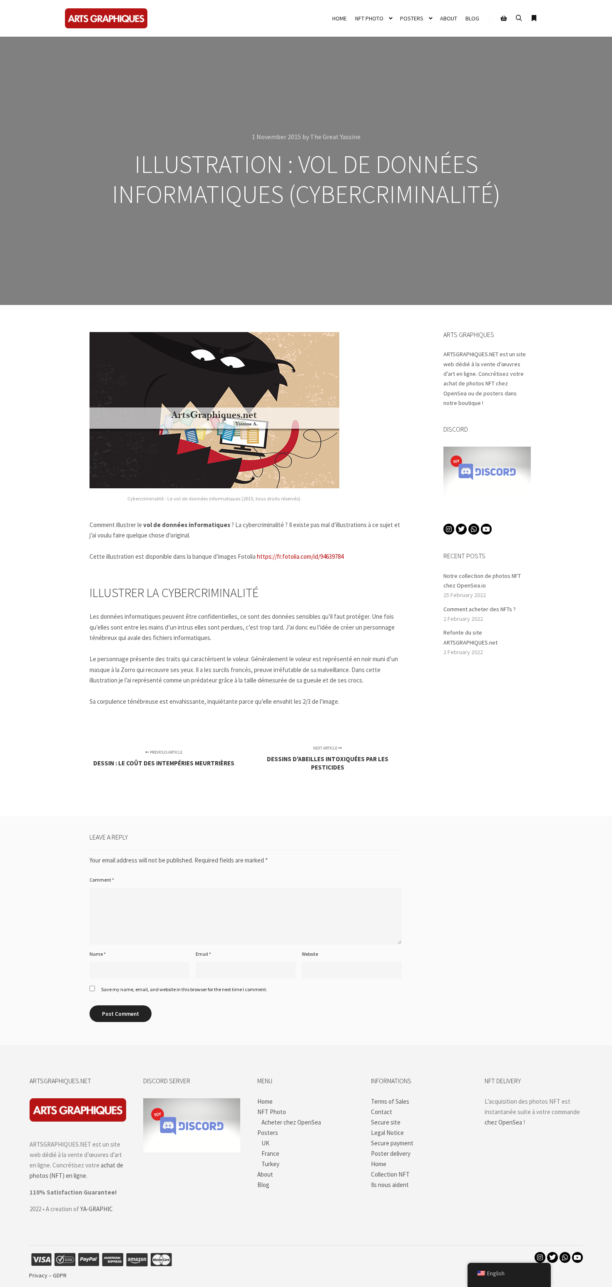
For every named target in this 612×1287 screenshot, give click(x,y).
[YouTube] (486, 529)
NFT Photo (271, 1112)
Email (203, 954)
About (265, 1174)
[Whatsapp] (473, 529)
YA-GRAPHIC (96, 1209)
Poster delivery (390, 1153)
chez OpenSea (503, 1122)
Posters (267, 1133)
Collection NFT (390, 1174)
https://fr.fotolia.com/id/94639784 (300, 556)
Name (98, 954)
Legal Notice (387, 1133)
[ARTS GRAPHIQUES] (106, 18)
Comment (102, 880)
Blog (263, 1185)
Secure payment (392, 1143)
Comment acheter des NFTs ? (479, 609)
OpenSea (455, 393)
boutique (469, 403)
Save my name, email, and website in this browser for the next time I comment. (184, 989)
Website (310, 954)
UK (265, 1143)
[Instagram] (448, 529)
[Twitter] (461, 529)
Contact (381, 1112)
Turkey (270, 1164)
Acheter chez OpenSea (291, 1122)
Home (265, 1101)
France (270, 1153)
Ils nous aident (390, 1185)
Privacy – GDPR (48, 1275)
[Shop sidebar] (503, 18)
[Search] (518, 18)
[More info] (533, 18)
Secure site (386, 1122)
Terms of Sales (390, 1101)
